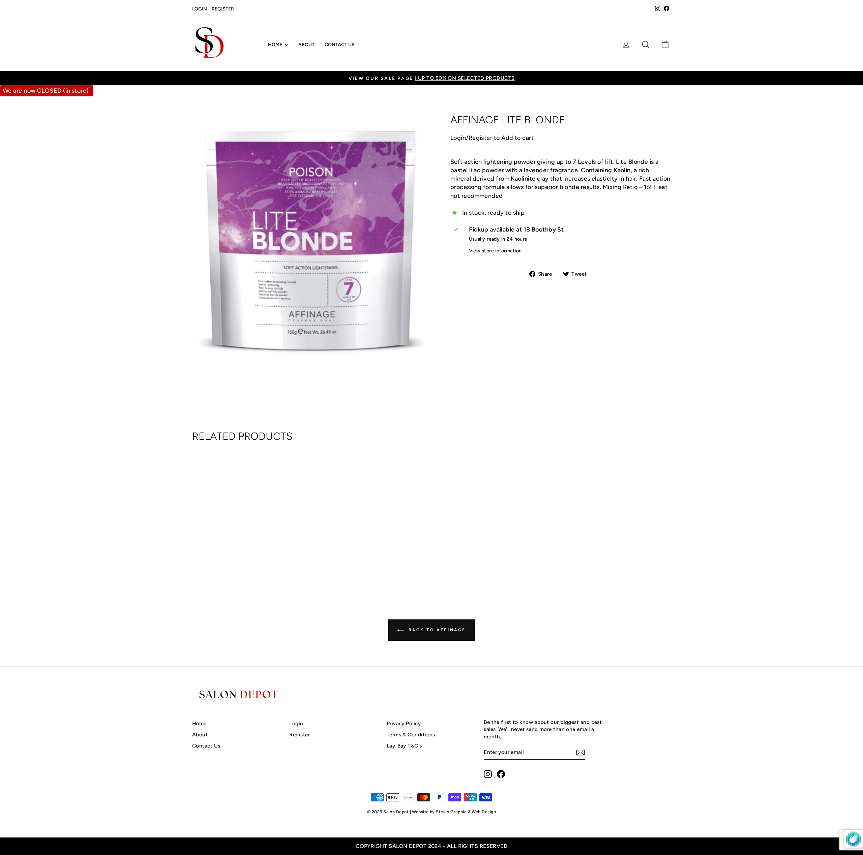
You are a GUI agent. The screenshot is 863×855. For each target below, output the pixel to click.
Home (275, 45)
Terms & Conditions (411, 734)
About (306, 45)
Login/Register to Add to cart (492, 138)
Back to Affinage (436, 630)
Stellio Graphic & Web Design (466, 811)
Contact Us (340, 45)
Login (199, 9)
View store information (495, 251)
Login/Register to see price (249, 561)
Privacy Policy (404, 723)
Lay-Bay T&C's (404, 745)
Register (223, 9)
